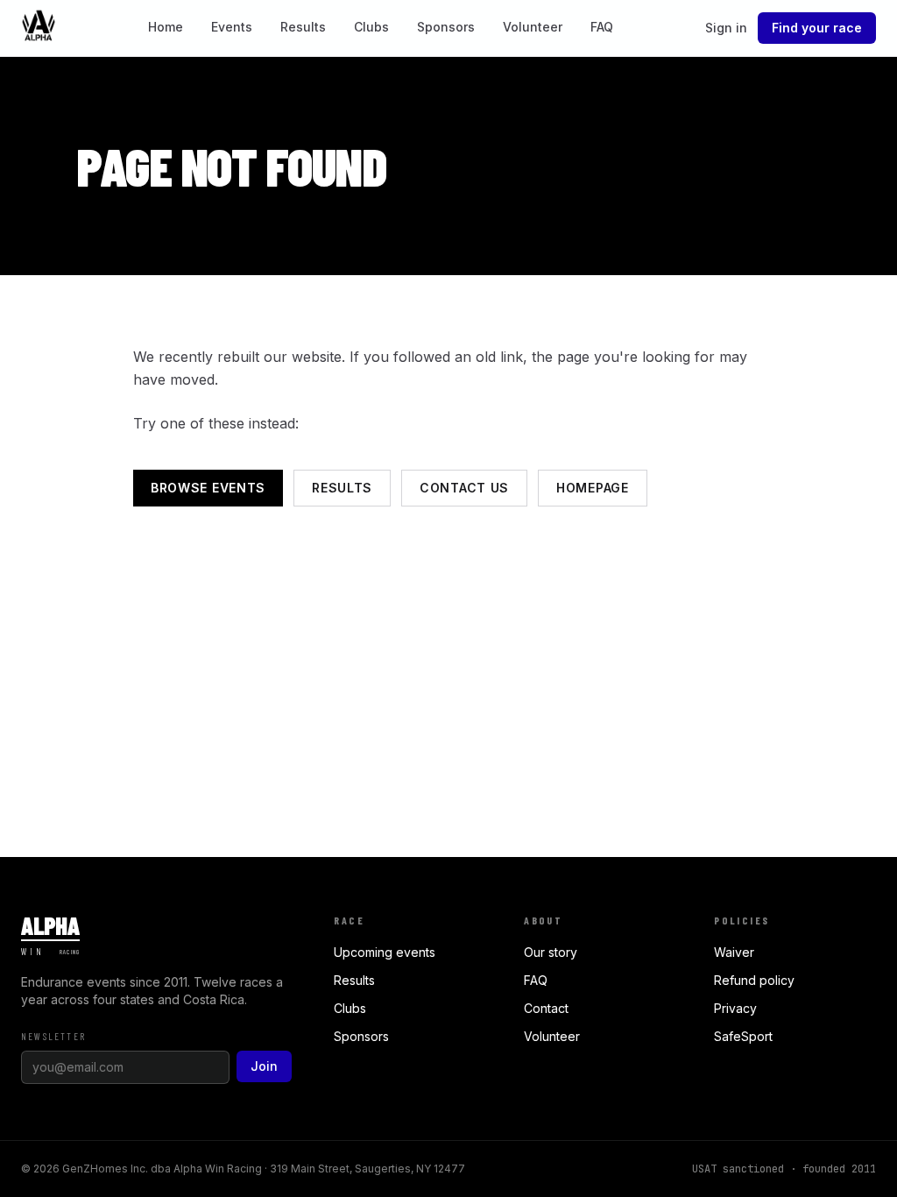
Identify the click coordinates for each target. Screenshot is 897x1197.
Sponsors (446, 26)
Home (165, 26)
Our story (550, 952)
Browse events (208, 487)
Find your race (817, 27)
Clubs (371, 26)
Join (264, 1066)
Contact (546, 1008)
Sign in (726, 27)
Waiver (734, 952)
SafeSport (743, 1036)
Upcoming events (384, 952)
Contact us (464, 487)
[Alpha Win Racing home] (38, 28)
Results (303, 26)
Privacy (735, 1008)
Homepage (592, 487)
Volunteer (532, 26)
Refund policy (754, 980)
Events (231, 26)
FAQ (601, 26)
